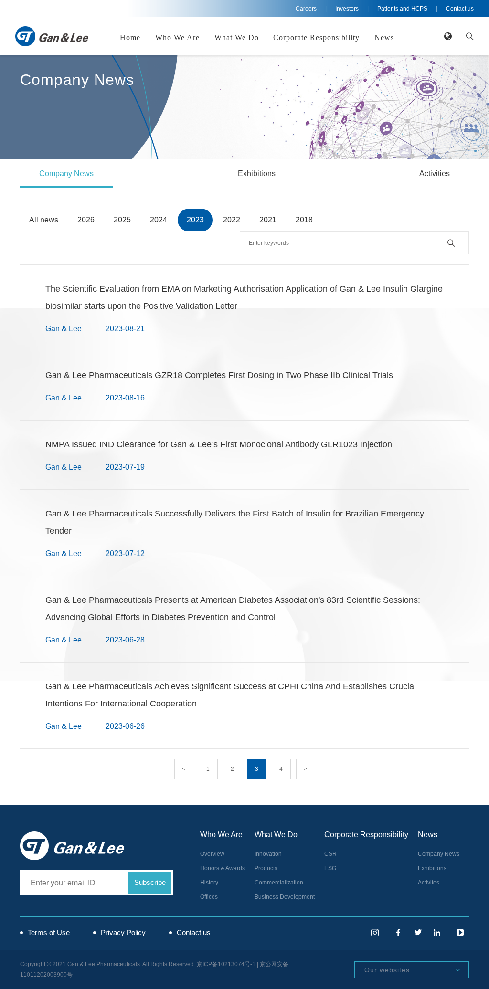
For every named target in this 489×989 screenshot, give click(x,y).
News (384, 37)
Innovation (268, 854)
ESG (330, 868)
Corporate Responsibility (316, 37)
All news (43, 220)
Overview (212, 854)
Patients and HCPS (402, 8)
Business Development (285, 897)
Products (266, 868)
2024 (158, 220)
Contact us (460, 8)
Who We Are (177, 37)
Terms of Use (49, 932)
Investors (347, 8)
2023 (195, 220)
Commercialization (279, 882)
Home (130, 37)
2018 (304, 220)
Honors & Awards (222, 868)
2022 (231, 220)
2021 (267, 220)
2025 (122, 220)
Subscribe (150, 882)
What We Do (236, 37)
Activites (428, 882)
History (209, 882)
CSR (330, 854)
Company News (66, 173)
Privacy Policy (123, 932)
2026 (86, 220)
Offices (209, 897)
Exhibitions (257, 173)
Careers (306, 8)
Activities (434, 173)
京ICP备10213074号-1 (226, 964)
